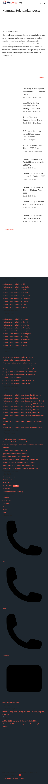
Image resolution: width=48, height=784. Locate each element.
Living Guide (37, 97)
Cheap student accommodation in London (17, 357)
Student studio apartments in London (16, 360)
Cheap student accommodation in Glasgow (18, 380)
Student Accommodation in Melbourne (16, 340)
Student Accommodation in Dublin (14, 342)
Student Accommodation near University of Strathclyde (22, 404)
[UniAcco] (19, 745)
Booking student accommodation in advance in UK (20, 468)
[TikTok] (3, 760)
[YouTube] (3, 763)
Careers (5, 506)
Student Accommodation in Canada (15, 304)
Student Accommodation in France (15, 301)
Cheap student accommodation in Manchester (19, 372)
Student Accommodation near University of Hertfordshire (23, 407)
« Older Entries (8, 229)
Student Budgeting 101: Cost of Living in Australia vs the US (33, 162)
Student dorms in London (11, 377)
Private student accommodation (14, 439)
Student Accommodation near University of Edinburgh (22, 427)
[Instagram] (3, 748)
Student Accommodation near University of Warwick (21, 413)
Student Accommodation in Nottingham (16, 334)
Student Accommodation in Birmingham (16, 328)
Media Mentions (8, 483)
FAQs (4, 509)
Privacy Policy (7, 778)
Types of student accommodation (14, 453)
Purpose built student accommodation (16, 442)
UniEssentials (9, 486)
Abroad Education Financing (12, 492)
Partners (5, 503)
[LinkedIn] (3, 757)
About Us (5, 497)
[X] (3, 754)
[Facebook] (3, 751)
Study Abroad (37, 151)
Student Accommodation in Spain (14, 307)
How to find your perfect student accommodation (20, 459)
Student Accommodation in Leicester (15, 325)
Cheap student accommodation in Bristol (17, 383)
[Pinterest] (3, 769)
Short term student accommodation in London (19, 363)
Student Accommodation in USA (14, 290)
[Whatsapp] (3, 766)
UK (3, 562)
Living (34, 168)
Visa (34, 140)
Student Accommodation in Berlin (14, 345)
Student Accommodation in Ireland (15, 293)
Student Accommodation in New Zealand (17, 296)
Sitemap (21, 778)
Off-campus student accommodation (15, 456)
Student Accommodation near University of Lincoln (20, 410)
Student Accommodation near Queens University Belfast (23, 401)
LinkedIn (40, 77)
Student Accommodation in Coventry (15, 322)
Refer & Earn (7, 480)
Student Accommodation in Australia (15, 287)
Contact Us (6, 500)
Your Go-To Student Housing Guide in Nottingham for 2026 (31, 106)
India (4, 609)
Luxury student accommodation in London (17, 366)
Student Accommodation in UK (13, 284)
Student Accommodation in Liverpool (15, 331)
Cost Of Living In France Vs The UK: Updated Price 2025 (34, 190)
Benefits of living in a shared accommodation (18, 462)
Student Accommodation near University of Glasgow (21, 395)
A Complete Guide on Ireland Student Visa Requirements (32, 134)
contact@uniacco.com (10, 702)
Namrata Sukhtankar (10, 31)
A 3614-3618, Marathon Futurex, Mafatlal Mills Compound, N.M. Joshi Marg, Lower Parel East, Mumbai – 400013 (23, 724)
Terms (15, 778)
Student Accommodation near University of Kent (20, 398)
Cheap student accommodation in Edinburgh (18, 375)
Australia (5, 655)
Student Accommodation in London (15, 319)
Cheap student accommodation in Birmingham (19, 369)
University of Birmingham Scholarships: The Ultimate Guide (34, 91)
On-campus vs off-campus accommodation (18, 465)
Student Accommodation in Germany (15, 299)
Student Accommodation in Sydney (15, 337)
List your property (8, 477)
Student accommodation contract (14, 450)
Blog (4, 512)
